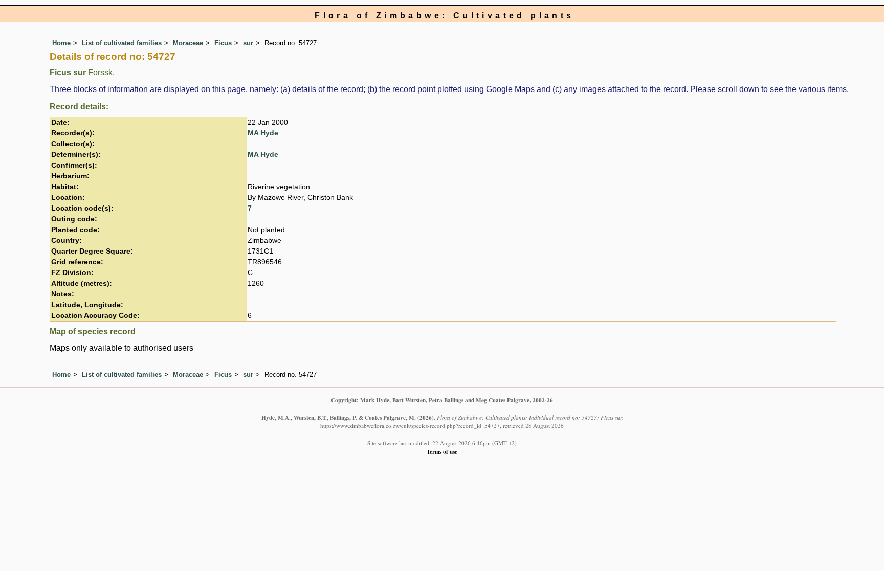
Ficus (223, 43)
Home (61, 43)
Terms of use (442, 451)
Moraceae (188, 43)
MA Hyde (263, 133)
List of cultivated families (122, 43)
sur (248, 43)
